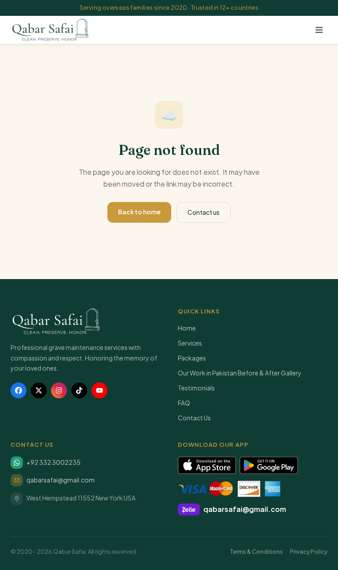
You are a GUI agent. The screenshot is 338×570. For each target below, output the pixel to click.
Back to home (139, 212)
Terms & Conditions (256, 551)
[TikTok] (79, 390)
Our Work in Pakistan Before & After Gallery (239, 373)
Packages (192, 358)
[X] (39, 390)
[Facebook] (18, 390)
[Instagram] (59, 390)
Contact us (203, 212)
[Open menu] (319, 30)
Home (187, 328)
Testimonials (196, 388)
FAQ (184, 403)
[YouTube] (99, 390)
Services (190, 343)
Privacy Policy (308, 551)
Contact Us (194, 418)
